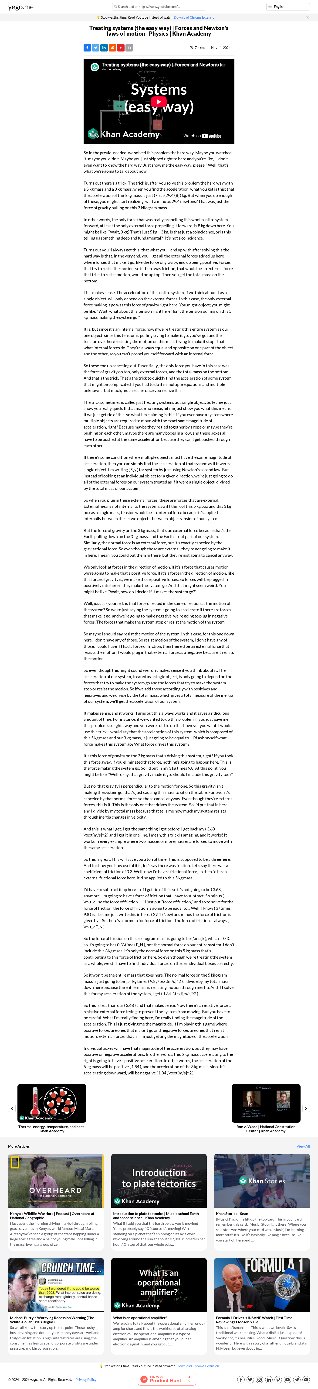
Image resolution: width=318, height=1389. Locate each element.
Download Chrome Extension (195, 17)
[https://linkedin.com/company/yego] (269, 1379)
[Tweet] (95, 47)
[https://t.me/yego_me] (297, 1379)
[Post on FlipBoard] (121, 47)
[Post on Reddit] (112, 47)
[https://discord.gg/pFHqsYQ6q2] (306, 1379)
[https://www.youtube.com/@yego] (287, 1379)
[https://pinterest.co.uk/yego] (278, 1379)
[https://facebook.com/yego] (241, 1379)
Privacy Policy (86, 1380)
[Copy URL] (129, 47)
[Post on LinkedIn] (104, 47)
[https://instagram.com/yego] (259, 1379)
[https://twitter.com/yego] (250, 1379)
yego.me (21, 7)
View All (303, 1146)
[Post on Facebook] (87, 47)
